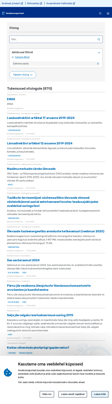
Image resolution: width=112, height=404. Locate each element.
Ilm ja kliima (13, 273)
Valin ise (46, 394)
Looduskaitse (14, 130)
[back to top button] (103, 388)
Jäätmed (12, 353)
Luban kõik (100, 394)
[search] (100, 13)
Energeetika (13, 218)
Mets (10, 185)
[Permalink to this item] (19, 28)
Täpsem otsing (21, 74)
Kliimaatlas (33, 3)
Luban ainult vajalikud (72, 394)
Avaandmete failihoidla (59, 3)
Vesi (24, 273)
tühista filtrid (22, 57)
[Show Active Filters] (99, 52)
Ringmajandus (25, 353)
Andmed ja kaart (11, 3)
